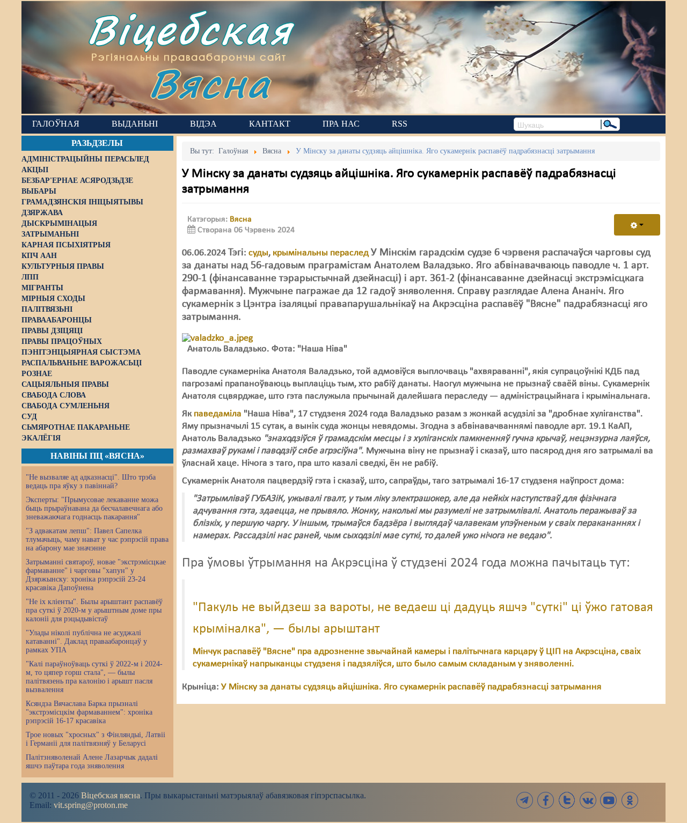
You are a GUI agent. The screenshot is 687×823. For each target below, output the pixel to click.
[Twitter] (567, 800)
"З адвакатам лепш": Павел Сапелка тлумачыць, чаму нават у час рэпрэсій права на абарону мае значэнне (97, 539)
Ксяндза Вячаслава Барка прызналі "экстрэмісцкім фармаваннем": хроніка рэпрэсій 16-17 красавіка (89, 712)
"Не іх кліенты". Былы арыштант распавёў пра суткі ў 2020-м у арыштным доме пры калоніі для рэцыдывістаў (94, 610)
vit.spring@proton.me (91, 805)
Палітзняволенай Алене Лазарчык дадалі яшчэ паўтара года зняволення (92, 761)
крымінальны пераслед (321, 253)
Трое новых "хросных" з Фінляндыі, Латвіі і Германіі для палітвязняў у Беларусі (95, 739)
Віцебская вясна (110, 795)
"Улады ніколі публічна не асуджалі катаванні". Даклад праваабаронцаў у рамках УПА (86, 641)
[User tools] (637, 225)
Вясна (210, 83)
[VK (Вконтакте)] (588, 800)
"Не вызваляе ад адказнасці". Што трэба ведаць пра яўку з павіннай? (91, 481)
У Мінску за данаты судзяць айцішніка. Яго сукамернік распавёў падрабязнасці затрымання (411, 687)
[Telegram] (525, 800)
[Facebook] (546, 800)
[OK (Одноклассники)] (629, 800)
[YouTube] (609, 800)
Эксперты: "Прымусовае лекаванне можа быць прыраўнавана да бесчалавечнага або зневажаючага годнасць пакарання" (94, 508)
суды (258, 253)
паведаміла (218, 414)
